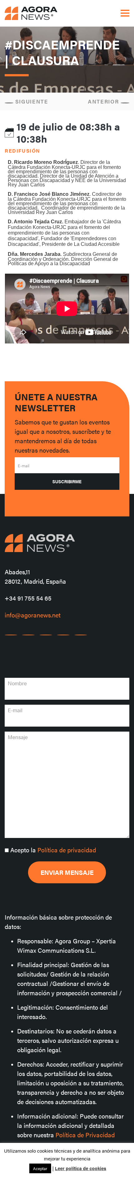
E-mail (23, 466)
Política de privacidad (66, 849)
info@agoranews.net (32, 614)
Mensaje (18, 737)
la (53, 849)
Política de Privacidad (85, 1134)
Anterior (104, 101)
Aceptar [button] (40, 1168)
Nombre (17, 683)
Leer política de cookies (80, 1168)
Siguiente (30, 101)
